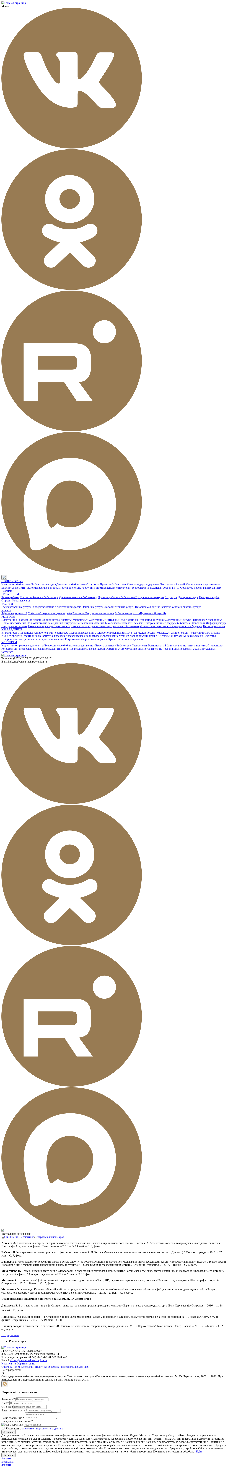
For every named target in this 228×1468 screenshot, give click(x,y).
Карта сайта (8, 1363)
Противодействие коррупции (77, 587)
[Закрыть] (4, 1384)
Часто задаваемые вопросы (42, 587)
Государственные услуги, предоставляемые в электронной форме (41, 606)
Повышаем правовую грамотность (49, 626)
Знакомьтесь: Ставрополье (17, 632)
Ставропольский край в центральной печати (155, 635)
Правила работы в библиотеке (116, 597)
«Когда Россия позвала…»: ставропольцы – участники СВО (174, 632)
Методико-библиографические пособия (149, 648)
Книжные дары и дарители (143, 584)
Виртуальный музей (172, 584)
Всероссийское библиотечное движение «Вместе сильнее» (80, 645)
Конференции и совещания (18, 648)
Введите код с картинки (17, 1421)
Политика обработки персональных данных (62, 1366)
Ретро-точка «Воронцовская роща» (86, 639)
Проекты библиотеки (113, 584)
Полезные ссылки (23, 1366)
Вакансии (7, 590)
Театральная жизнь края (49, 1236)
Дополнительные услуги (119, 606)
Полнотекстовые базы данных (45, 623)
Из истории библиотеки (16, 584)
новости (6, 610)
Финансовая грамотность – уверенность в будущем (171, 626)
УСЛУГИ (7, 603)
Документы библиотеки (71, 584)
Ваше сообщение (12, 1417)
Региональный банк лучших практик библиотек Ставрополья (185, 645)
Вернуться (7, 1461)
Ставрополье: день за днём (55, 613)
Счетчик (6, 1366)
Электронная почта (14, 1410)
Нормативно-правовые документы (22, 645)
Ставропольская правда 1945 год (117, 632)
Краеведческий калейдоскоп (125, 639)
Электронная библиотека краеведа (44, 635)
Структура (92, 584)
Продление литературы (149, 597)
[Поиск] (10, 577)
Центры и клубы (209, 597)
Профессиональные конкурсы (87, 648)
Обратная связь (21, 600)
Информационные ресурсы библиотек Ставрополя (174, 623)
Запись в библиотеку (45, 597)
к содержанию (10, 1335)
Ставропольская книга (82, 632)
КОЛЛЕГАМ (9, 642)
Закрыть (6, 1458)
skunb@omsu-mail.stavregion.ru (28, 1360)
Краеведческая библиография (84, 635)
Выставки (78, 613)
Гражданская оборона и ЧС (163, 587)
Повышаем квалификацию (51, 648)
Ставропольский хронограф (51, 632)
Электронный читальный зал (107, 619)
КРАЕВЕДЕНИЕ (11, 629)
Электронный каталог (14, 619)
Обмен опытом (115, 648)
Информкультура (216, 623)
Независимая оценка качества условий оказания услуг (168, 606)
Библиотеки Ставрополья (131, 645)
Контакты (26, 597)
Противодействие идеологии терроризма (121, 587)
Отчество (7, 1406)
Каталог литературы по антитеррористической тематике (105, 626)
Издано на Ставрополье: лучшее (145, 619)
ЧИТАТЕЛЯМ (10, 594)
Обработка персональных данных (200, 587)
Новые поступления (13, 623)
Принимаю (8, 1455)
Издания (99, 623)
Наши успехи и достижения (203, 584)
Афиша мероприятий (14, 613)
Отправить (8, 1432)
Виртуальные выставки (99, 613)
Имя (5, 1402)
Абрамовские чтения (115, 635)
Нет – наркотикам (214, 626)
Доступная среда (188, 597)
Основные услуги (92, 606)
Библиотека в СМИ (13, 587)
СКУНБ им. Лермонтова (19, 1236)
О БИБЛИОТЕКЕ (12, 581)
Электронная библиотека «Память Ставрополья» (59, 619)
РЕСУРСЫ (8, 616)
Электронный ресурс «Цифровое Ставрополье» (194, 619)
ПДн (199, 1451)
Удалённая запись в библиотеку (78, 597)
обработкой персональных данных (43, 1428)
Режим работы (10, 597)
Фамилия (8, 1399)
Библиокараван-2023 (186, 648)
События (33, 613)
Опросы (6, 600)
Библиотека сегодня (43, 584)
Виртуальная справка (14, 626)
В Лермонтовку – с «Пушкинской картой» (140, 613)
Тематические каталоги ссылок (124, 623)
